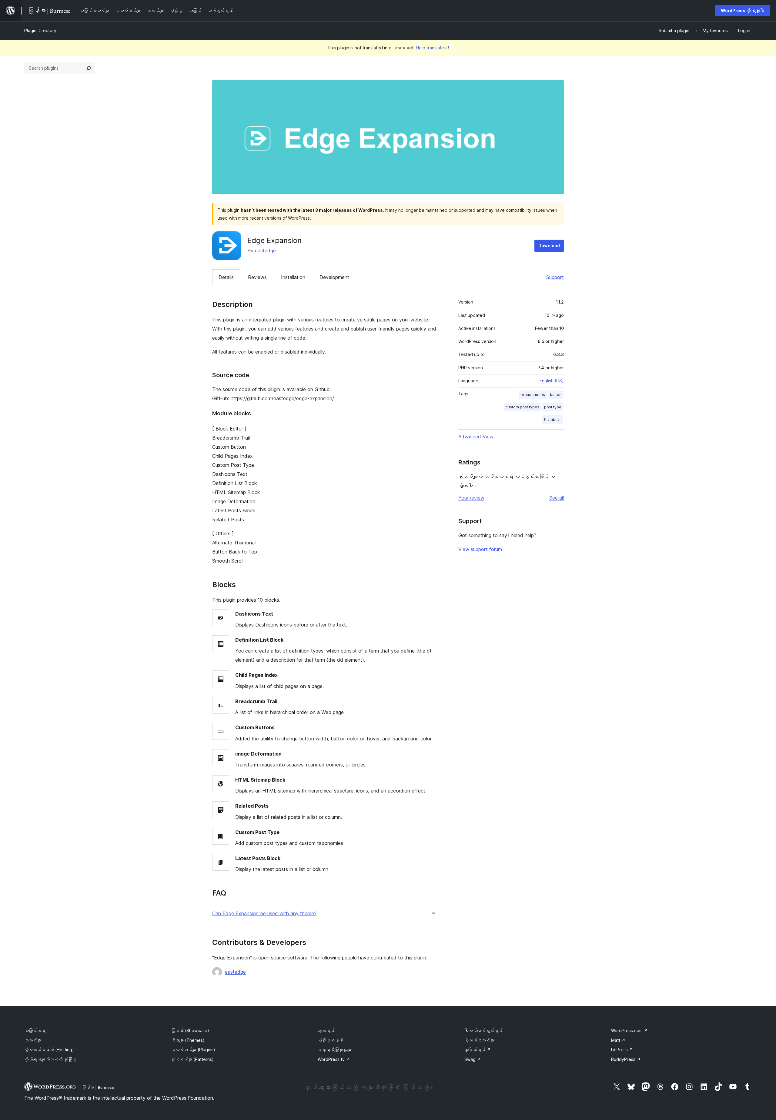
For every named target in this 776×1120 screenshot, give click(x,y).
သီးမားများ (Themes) (188, 1040)
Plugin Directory (40, 30)
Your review (471, 498)
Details (226, 277)
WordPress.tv (334, 1059)
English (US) (552, 380)
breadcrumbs (532, 394)
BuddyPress (626, 1059)
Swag (472, 1059)
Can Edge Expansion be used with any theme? (264, 913)
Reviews (257, 277)
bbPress (622, 1049)
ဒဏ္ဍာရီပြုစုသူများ (335, 1049)
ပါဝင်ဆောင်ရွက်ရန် (483, 1030)
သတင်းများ (32, 1040)
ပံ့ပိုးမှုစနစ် (330, 1040)
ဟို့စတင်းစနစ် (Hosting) (49, 1049)
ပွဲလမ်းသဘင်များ (479, 1040)
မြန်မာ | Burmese (98, 1087)
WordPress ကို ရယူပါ (742, 10)
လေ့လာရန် (326, 1030)
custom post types (522, 407)
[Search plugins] (88, 68)
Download (549, 245)
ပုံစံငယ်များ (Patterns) (192, 1059)
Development (334, 277)
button (555, 394)
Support (555, 277)
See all (556, 498)
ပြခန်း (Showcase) (190, 1030)
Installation (293, 277)
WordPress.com (629, 1030)
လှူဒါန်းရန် (477, 1049)
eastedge (265, 251)
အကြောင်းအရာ (34, 1030)
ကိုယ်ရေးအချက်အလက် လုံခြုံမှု (50, 1059)
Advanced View (475, 437)
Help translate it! (432, 47)
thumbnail (552, 419)
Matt (618, 1040)
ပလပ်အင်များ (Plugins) (193, 1049)
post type (552, 407)
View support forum (480, 549)
